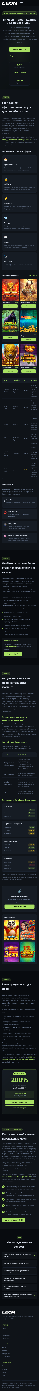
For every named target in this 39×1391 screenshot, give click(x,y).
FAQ (3, 1375)
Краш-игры (6, 1335)
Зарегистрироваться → (19, 56)
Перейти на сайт (19, 49)
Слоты (4, 1329)
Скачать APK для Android (13, 1220)
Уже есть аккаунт (19, 1108)
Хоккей (4, 1350)
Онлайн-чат (6, 1366)
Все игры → (33, 275)
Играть (10, 306)
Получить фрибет (13, 654)
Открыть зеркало (19, 907)
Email (4, 1372)
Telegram (5, 1369)
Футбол (4, 1347)
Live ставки (6, 1357)
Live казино (6, 1332)
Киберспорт (6, 1353)
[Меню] (21, 3)
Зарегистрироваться (19, 1102)
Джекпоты (5, 1338)
